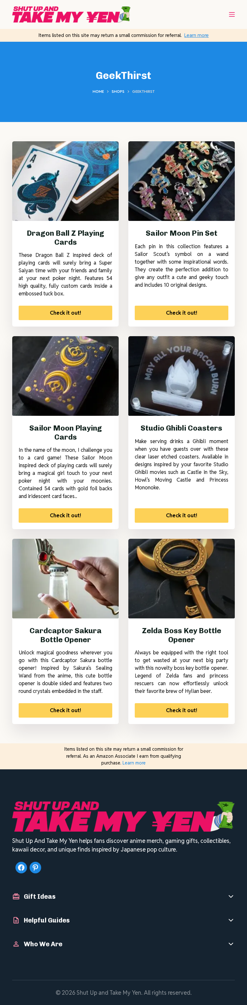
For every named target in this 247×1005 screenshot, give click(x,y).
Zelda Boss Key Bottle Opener (181, 635)
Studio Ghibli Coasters (181, 428)
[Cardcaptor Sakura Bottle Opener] (65, 578)
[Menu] (232, 14)
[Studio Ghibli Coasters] (181, 376)
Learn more (196, 35)
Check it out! (65, 313)
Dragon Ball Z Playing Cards (65, 238)
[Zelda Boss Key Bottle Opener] (181, 578)
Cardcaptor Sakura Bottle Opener (66, 635)
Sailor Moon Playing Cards (65, 432)
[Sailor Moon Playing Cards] (65, 376)
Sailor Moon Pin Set (181, 233)
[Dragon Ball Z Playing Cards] (65, 181)
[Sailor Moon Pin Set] (181, 181)
